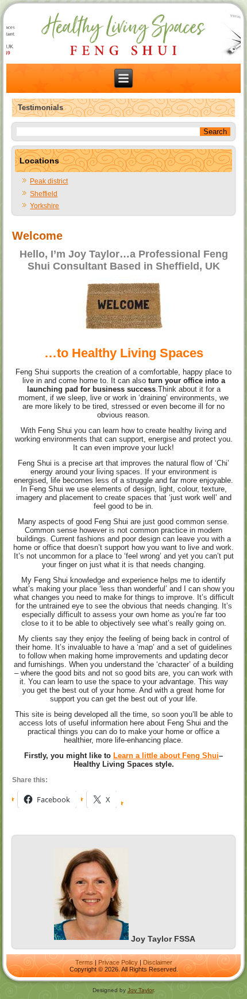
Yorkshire (44, 206)
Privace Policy (118, 962)
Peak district (49, 181)
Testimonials (40, 107)
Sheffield (43, 194)
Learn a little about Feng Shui (166, 755)
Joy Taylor (140, 990)
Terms (84, 962)
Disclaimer (157, 962)
